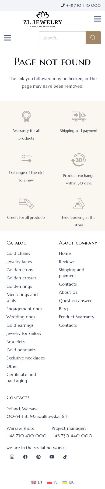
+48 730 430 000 (26, 435)
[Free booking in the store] (78, 203)
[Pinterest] (38, 456)
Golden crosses (21, 277)
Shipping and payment (79, 130)
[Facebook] (25, 456)
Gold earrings (19, 325)
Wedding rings (20, 316)
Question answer (75, 300)
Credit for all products (26, 217)
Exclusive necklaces (25, 358)
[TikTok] (65, 456)
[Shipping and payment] (78, 116)
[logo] (42, 19)
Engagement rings (24, 308)
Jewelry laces (19, 261)
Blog (63, 308)
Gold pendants (21, 349)
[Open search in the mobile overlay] (70, 37)
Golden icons (19, 269)
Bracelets (15, 341)
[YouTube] (52, 456)
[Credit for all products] (26, 203)
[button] (97, 19)
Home (65, 253)
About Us (68, 292)
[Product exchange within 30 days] (78, 160)
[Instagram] (11, 456)
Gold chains (18, 253)
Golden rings (19, 286)
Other (12, 366)
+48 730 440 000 (72, 435)
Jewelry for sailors (23, 333)
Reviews (66, 261)
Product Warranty (76, 316)
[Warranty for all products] (26, 116)
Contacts (68, 284)
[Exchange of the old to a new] (26, 159)
